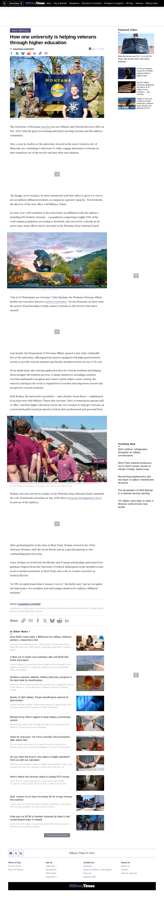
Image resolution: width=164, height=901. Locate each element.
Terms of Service (15, 869)
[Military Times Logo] (35, 3)
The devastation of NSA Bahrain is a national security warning (135, 492)
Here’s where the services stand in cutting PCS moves (39, 776)
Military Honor (152, 3)
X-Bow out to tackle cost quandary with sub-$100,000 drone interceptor (39, 658)
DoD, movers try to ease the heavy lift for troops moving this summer (41, 798)
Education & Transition (92, 3)
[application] (136, 44)
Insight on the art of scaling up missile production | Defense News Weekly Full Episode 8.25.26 (145, 103)
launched (46, 126)
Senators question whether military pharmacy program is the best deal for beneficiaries (41, 679)
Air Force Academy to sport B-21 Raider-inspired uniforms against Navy (145, 72)
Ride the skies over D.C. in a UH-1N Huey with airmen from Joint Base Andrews (135, 59)
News (49, 3)
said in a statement (56, 301)
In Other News (19, 631)
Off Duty (129, 3)
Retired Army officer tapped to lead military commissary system (40, 718)
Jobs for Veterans (129, 873)
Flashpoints (74, 3)
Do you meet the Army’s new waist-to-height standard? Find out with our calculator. (40, 758)
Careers (124, 869)
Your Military (20, 30)
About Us (125, 866)
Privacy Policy (14, 866)
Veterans (139, 3)
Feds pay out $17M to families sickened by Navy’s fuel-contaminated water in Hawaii (40, 818)
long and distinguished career (85, 498)
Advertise (87, 866)
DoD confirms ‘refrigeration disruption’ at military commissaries (132, 452)
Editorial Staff (89, 877)
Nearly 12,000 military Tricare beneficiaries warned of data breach (39, 699)
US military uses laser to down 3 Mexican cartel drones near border (135, 503)
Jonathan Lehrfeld (23, 48)
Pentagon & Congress (114, 3)
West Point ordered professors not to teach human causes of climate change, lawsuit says (135, 466)
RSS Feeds (51, 873)
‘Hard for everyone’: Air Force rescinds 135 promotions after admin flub (40, 738)
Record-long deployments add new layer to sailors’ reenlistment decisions (136, 479)
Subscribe (50, 866)
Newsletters (51, 869)
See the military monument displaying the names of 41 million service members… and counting (145, 88)
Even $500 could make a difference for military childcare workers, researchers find (40, 638)
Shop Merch (51, 877)
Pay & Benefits (60, 3)
